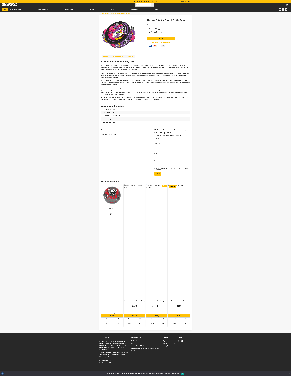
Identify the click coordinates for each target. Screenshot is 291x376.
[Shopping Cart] (287, 5)
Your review (158, 143)
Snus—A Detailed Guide (137, 346)
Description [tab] (106, 56)
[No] (289, 373)
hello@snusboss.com (105, 362)
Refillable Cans (134, 9)
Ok (182, 373)
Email (156, 161)
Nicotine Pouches (136, 341)
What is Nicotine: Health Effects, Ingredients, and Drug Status (145, 350)
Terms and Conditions (169, 343)
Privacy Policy (167, 346)
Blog (189, 1)
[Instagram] (286, 9)
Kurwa (112, 13)
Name (156, 153)
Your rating (157, 138)
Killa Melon (112, 209)
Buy (162, 38)
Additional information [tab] (118, 56)
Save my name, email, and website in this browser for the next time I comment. (173, 168)
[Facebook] (280, 9)
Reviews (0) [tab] (131, 56)
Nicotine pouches (105, 13)
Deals (5, 9)
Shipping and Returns (169, 341)
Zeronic (112, 9)
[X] (283, 9)
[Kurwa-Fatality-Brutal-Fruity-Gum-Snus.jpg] (118, 34)
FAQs (186, 1)
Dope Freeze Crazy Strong (178, 301)
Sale (176, 9)
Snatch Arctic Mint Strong (156, 301)
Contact (182, 1)
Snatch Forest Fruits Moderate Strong (134, 301)
